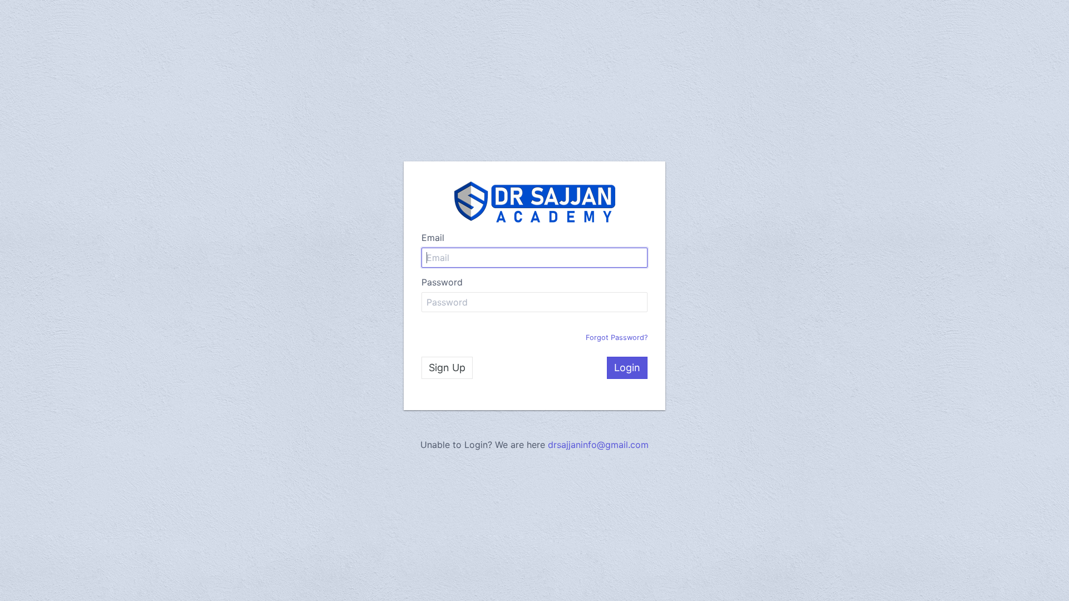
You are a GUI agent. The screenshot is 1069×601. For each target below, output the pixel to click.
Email (432, 237)
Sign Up (447, 367)
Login (627, 367)
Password (442, 282)
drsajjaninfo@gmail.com (598, 444)
